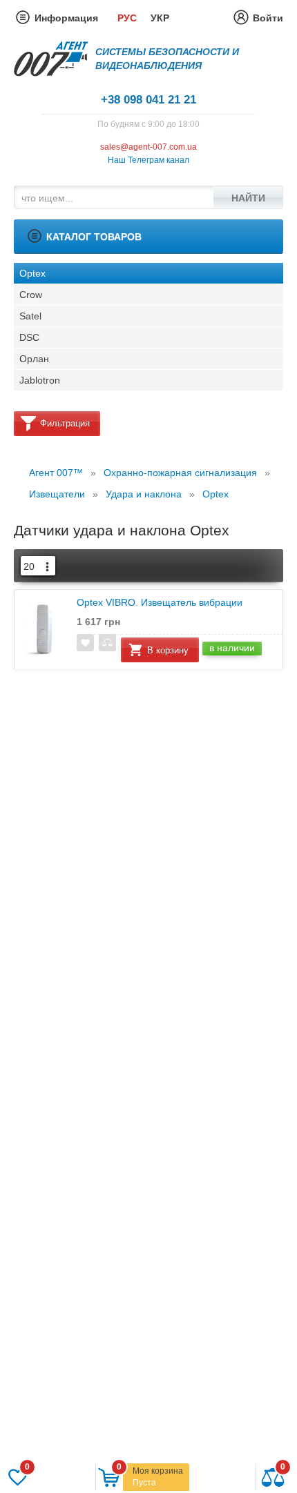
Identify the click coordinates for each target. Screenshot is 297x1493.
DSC (29, 337)
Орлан (34, 358)
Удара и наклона (144, 494)
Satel (30, 316)
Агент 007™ (56, 472)
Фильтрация (65, 423)
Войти (268, 17)
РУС (127, 17)
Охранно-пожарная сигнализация (180, 472)
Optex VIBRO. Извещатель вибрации (159, 602)
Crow (30, 294)
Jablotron (39, 380)
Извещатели (57, 494)
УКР (160, 17)
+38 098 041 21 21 (148, 99)
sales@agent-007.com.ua (148, 147)
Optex (32, 273)
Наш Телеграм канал (148, 160)
